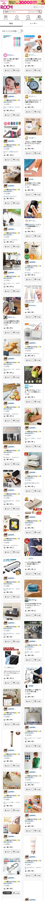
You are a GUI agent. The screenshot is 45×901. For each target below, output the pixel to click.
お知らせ (28, 17)
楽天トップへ (39, 7)
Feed (5, 17)
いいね (17, 70)
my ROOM (39, 17)
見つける (16, 17)
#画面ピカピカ (30, 224)
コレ (8, 70)
